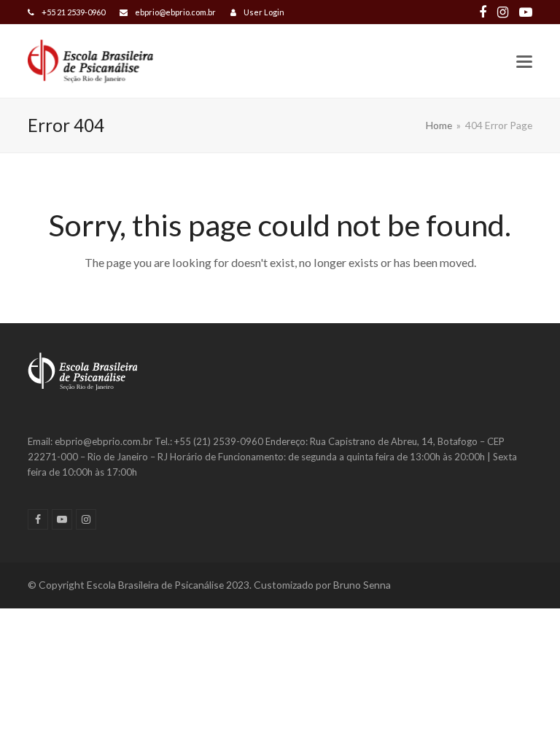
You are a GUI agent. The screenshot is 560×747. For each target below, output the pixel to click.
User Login (264, 12)
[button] (524, 61)
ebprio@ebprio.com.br (175, 12)
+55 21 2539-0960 (73, 12)
